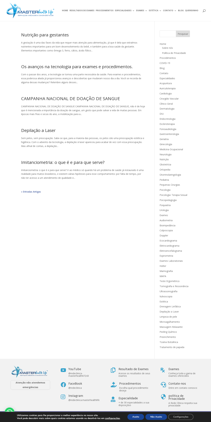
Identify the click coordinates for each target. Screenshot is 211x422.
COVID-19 (165, 63)
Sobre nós (167, 47)
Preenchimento (168, 336)
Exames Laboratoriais (171, 260)
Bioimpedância (167, 225)
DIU (162, 113)
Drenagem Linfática (170, 306)
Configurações (180, 416)
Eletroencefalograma (171, 250)
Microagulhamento (170, 321)
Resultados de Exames (82, 10)
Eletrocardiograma (169, 245)
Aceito (135, 416)
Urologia (164, 210)
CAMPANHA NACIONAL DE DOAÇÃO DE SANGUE (70, 98)
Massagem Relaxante (171, 326)
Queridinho (191, 10)
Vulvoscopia (166, 296)
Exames (140, 10)
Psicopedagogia (168, 200)
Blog (181, 10)
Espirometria (166, 255)
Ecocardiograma (168, 240)
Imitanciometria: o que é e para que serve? (63, 162)
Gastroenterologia (169, 134)
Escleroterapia (167, 124)
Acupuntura (166, 83)
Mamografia (166, 271)
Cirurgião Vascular (169, 98)
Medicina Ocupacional (171, 149)
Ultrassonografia (169, 291)
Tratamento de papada (172, 347)
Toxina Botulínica (169, 342)
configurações (112, 418)
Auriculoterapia (168, 88)
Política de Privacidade (174, 53)
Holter (163, 265)
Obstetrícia (165, 164)
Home (65, 10)
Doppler (164, 235)
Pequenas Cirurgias (170, 184)
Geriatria (164, 139)
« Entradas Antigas (31, 191)
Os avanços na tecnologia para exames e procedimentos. (77, 67)
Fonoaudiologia (168, 129)
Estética (153, 10)
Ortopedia (165, 169)
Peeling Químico (168, 331)
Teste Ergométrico (170, 281)
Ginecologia (166, 144)
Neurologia (165, 154)
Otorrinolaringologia (170, 174)
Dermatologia (167, 108)
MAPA (163, 276)
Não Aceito (156, 416)
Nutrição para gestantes (45, 35)
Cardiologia (166, 93)
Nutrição (164, 159)
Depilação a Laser (38, 130)
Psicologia (165, 189)
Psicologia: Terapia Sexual (173, 195)
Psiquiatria (165, 205)
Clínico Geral (166, 103)
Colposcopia (166, 230)
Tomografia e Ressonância (174, 286)
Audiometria (166, 220)
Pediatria (164, 179)
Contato (168, 10)
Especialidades (123, 10)
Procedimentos (104, 10)
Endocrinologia (167, 118)
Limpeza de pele (168, 316)
